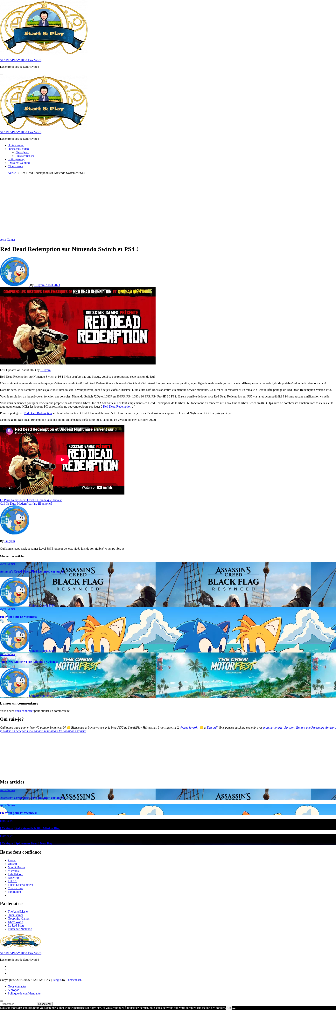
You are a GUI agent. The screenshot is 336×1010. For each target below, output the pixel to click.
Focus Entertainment (20, 884)
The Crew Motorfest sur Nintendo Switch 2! (29, 661)
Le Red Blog (16, 925)
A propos (13, 990)
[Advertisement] (168, 205)
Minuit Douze (16, 867)
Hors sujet (6, 820)
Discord (212, 727)
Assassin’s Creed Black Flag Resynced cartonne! (32, 571)
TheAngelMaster (18, 911)
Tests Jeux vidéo (18, 148)
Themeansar (73, 979)
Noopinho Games (19, 918)
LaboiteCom (15, 874)
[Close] (1, 1001)
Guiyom (39, 285)
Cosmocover (15, 888)
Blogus (57, 979)
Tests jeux (22, 152)
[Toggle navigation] (1, 74)
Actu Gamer (16, 145)
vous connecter (24, 710)
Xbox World (15, 922)
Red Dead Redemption (117, 406)
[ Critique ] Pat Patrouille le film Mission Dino (30, 828)
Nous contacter (17, 986)
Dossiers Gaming (19, 162)
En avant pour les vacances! (18, 616)
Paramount (14, 891)
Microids (13, 870)
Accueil (12, 172)
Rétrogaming (16, 159)
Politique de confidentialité (24, 993)
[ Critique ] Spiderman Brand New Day (26, 843)
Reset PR (13, 877)
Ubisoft (12, 863)
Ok (229, 1008)
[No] (233, 1008)
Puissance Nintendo (20, 929)
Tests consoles (25, 155)
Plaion (12, 860)
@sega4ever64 (189, 727)
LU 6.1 (12, 881)
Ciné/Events (15, 166)
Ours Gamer (15, 915)
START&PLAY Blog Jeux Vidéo (20, 60)
